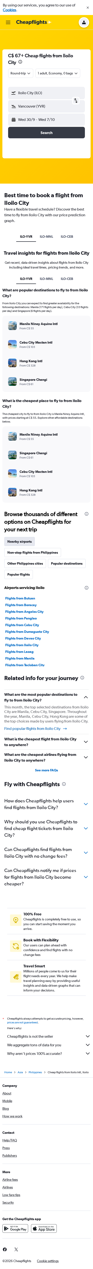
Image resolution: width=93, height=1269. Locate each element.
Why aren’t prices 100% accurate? (34, 1053)
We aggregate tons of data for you (34, 1045)
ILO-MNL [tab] (46, 236)
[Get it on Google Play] (15, 1228)
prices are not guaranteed (22, 1022)
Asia (20, 1072)
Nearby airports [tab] (19, 541)
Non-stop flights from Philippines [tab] (32, 552)
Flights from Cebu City (22, 625)
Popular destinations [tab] (67, 563)
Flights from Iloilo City (22, 645)
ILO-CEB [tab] (67, 236)
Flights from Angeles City (24, 612)
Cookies (9, 10)
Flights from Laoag (19, 652)
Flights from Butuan (20, 598)
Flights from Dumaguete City (27, 632)
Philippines (35, 1072)
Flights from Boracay (21, 605)
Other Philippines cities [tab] (25, 563)
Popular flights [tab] (18, 574)
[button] (88, 7)
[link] (16, 1249)
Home (8, 1072)
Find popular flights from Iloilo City (32, 728)
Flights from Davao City (23, 638)
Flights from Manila (20, 658)
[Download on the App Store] (44, 1228)
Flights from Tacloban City (25, 665)
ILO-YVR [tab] (26, 236)
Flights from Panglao (21, 618)
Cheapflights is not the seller (30, 1036)
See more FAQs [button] (46, 770)
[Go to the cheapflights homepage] (34, 22)
